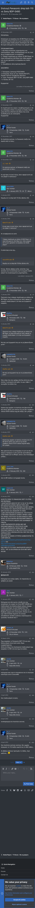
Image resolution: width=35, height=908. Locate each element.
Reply (32, 91)
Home (3, 868)
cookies (18, 886)
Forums (3, 871)
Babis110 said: (7, 222)
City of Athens (13, 634)
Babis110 (5, 14)
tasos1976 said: (7, 259)
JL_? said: (5, 163)
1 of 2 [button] (12, 762)
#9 (33, 365)
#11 (33, 432)
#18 (33, 695)
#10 (33, 405)
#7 (33, 294)
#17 (33, 670)
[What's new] (28, 2)
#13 (33, 496)
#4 (33, 160)
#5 (33, 195)
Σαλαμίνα (12, 320)
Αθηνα (29, 191)
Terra (10, 132)
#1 (33, 32)
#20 (33, 742)
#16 (33, 638)
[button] (3, 2)
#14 (33, 572)
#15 (33, 599)
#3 (33, 136)
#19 (33, 719)
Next (18, 762)
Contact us (4, 874)
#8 (33, 324)
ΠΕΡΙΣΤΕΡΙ (12, 361)
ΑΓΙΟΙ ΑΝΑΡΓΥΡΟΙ (14, 568)
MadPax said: (7, 369)
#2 (33, 105)
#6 (33, 219)
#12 (33, 475)
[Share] (30, 32)
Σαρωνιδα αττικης (14, 665)
